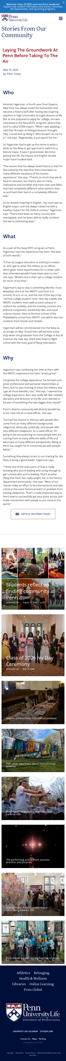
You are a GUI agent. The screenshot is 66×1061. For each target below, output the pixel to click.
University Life (12, 602)
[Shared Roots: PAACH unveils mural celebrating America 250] (33, 894)
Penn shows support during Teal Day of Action (33, 958)
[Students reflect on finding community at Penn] (33, 579)
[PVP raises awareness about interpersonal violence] (33, 750)
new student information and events (31, 6)
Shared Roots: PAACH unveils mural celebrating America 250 (26, 909)
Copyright (10, 1053)
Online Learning (41, 984)
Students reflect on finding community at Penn (30, 591)
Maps (34, 1038)
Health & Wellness (33, 978)
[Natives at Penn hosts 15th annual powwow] (33, 702)
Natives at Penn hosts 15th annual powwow (31, 718)
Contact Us (25, 1038)
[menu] (61, 19)
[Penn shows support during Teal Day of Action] (33, 942)
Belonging (41, 973)
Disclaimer (19, 1053)
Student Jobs (46, 1031)
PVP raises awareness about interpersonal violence (30, 765)
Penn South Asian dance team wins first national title (29, 813)
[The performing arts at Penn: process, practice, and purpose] (33, 846)
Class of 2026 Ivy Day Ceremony (29, 660)
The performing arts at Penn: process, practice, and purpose (28, 861)
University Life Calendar (25, 1031)
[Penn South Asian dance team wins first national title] (33, 798)
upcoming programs (44, 8)
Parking (42, 1038)
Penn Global (33, 990)
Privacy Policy (30, 1053)
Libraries (19, 984)
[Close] (63, 2)
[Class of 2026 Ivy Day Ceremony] (33, 645)
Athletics (23, 973)
